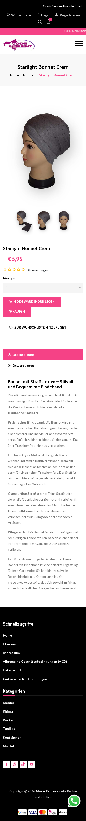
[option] (43, 154)
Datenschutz (13, 670)
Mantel (8, 746)
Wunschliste (21, 15)
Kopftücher (12, 737)
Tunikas (9, 729)
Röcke (8, 720)
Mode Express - (48, 791)
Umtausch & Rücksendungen (25, 679)
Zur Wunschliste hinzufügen (40, 327)
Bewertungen (23, 365)
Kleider (8, 703)
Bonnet (29, 75)
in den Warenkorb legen (33, 301)
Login (45, 15)
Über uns (10, 644)
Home (14, 75)
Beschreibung (23, 355)
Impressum (11, 653)
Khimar (8, 711)
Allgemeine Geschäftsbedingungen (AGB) (35, 661)
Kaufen (18, 311)
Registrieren (70, 15)
